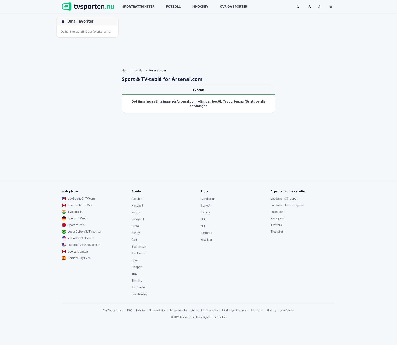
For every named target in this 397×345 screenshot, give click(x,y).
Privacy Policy (157, 310)
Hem (125, 70)
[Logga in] (309, 6)
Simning (137, 280)
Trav (134, 273)
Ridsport (137, 267)
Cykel (135, 260)
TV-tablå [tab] (198, 90)
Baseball (137, 198)
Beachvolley (139, 294)
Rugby (136, 212)
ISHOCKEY (200, 6)
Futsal (135, 226)
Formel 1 (206, 233)
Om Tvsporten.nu (113, 310)
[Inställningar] (331, 6)
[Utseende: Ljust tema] (319, 6)
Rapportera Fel (178, 310)
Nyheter (140, 310)
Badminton (139, 246)
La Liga (205, 212)
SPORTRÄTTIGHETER (138, 6)
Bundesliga (208, 198)
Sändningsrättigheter (234, 310)
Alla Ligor (256, 310)
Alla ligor (206, 239)
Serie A (205, 205)
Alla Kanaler (287, 310)
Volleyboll (138, 219)
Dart (134, 239)
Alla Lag (271, 310)
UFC (203, 219)
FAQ (129, 310)
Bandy (136, 233)
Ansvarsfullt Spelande (204, 310)
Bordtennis (139, 253)
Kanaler (138, 70)
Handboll (137, 205)
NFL (203, 226)
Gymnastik (138, 287)
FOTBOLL (173, 6)
